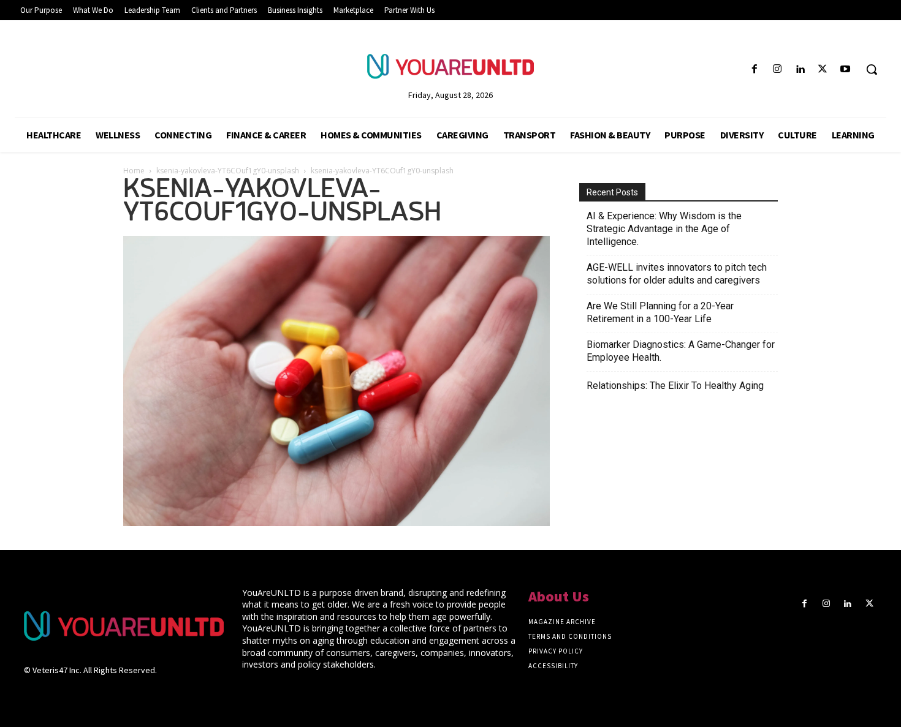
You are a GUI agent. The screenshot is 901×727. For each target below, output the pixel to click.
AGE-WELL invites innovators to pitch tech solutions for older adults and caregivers (677, 274)
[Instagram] (777, 69)
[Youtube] (845, 69)
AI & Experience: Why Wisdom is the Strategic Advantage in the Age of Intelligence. (664, 228)
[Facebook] (754, 69)
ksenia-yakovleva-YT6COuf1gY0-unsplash (227, 170)
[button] (871, 69)
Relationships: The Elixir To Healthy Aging (675, 385)
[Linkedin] (799, 69)
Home (134, 170)
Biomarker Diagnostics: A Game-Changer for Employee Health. (681, 351)
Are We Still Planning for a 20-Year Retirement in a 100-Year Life (660, 312)
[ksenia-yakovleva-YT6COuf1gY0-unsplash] (336, 522)
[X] (823, 69)
